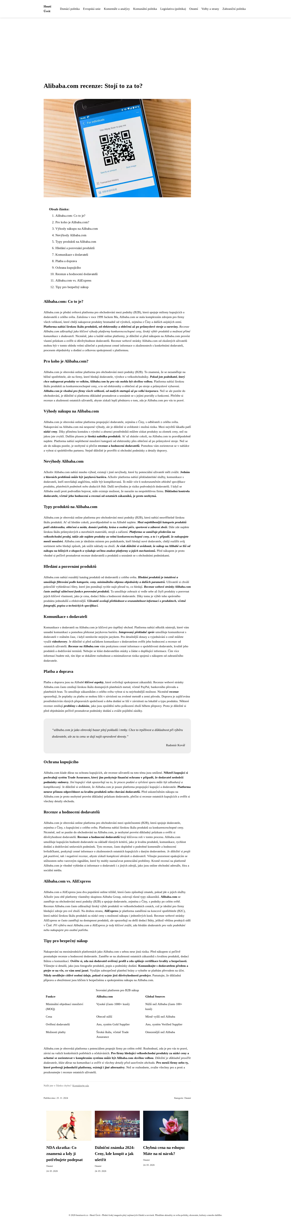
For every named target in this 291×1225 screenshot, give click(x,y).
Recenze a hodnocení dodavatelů (76, 274)
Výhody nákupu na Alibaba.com (76, 228)
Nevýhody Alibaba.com (70, 235)
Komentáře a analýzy (117, 8)
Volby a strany (210, 8)
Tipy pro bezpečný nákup (72, 287)
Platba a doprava (66, 261)
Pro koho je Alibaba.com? (72, 222)
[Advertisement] (145, 42)
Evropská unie (92, 8)
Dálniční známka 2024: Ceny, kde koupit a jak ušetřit (115, 1153)
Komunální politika (145, 8)
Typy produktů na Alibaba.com (75, 241)
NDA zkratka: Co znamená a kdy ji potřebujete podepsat (64, 1153)
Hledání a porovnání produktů (75, 248)
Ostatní (193, 8)
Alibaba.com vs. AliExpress (73, 280)
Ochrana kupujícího (68, 267)
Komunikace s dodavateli (71, 254)
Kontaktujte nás (80, 1085)
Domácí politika (70, 8)
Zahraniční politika (234, 8)
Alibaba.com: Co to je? (70, 215)
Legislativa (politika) (173, 8)
